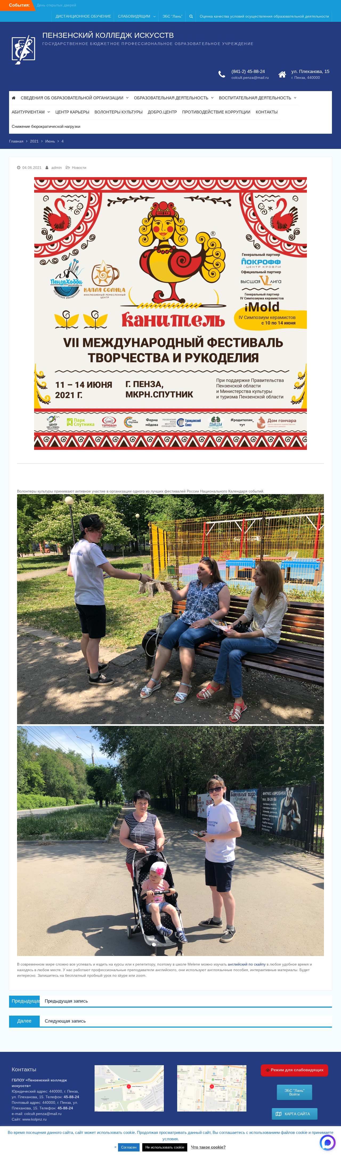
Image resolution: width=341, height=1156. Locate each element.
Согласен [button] (128, 1147)
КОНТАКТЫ (267, 112)
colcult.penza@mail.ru (250, 77)
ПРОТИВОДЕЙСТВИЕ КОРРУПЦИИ (216, 112)
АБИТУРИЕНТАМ (28, 112)
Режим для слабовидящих (296, 1070)
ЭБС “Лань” (172, 16)
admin (56, 167)
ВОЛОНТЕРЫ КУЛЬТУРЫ (119, 112)
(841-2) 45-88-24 (248, 71)
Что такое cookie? (208, 1147)
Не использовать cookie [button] (164, 1147)
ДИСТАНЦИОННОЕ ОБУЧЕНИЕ (83, 16)
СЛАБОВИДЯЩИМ (134, 16)
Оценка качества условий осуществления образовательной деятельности (264, 16)
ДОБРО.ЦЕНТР (162, 112)
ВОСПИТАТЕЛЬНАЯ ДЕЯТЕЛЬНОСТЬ (255, 98)
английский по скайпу (247, 964)
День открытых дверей (56, 5)
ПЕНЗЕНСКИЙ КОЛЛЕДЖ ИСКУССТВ (108, 35)
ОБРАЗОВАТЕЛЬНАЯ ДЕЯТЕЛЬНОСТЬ (171, 98)
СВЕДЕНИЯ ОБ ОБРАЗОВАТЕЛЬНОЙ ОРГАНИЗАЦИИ (72, 98)
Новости (79, 167)
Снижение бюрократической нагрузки (46, 126)
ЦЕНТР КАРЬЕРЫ (72, 112)
